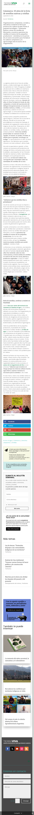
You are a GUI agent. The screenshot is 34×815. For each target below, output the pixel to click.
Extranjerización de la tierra (13, 583)
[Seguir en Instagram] (22, 749)
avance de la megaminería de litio (13, 365)
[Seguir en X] (12, 749)
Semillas (14, 442)
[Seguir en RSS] (26, 749)
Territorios (10, 19)
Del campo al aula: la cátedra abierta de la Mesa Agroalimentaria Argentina (15, 721)
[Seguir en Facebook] (8, 749)
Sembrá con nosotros (14, 610)
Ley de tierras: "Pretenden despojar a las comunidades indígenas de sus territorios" (15, 548)
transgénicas (23, 214)
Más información (13, 529)
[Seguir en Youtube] (17, 749)
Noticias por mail (12, 504)
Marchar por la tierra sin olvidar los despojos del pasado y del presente (16, 579)
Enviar (26, 801)
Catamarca (17, 440)
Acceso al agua (7, 440)
